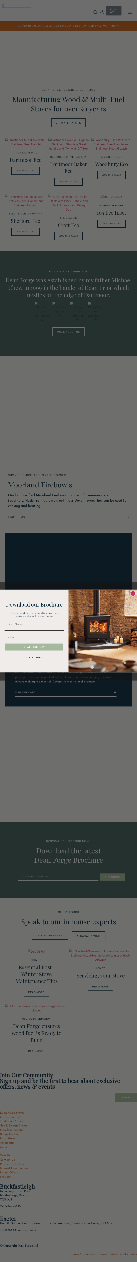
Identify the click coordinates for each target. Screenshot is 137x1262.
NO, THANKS (34, 658)
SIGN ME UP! (34, 647)
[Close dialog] (133, 593)
